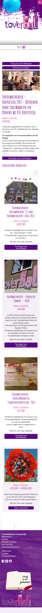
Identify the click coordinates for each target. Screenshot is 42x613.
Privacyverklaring (8, 556)
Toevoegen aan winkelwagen (19, 158)
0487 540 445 (7, 544)
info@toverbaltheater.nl (11, 547)
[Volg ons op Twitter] (6, 561)
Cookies (5, 553)
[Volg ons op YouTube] (10, 561)
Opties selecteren (21, 508)
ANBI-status (6, 551)
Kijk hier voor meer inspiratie (21, 224)
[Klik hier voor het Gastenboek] (18, 582)
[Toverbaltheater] (21, 23)
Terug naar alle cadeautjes (21, 63)
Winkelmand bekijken (21, 67)
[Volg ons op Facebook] (3, 561)
